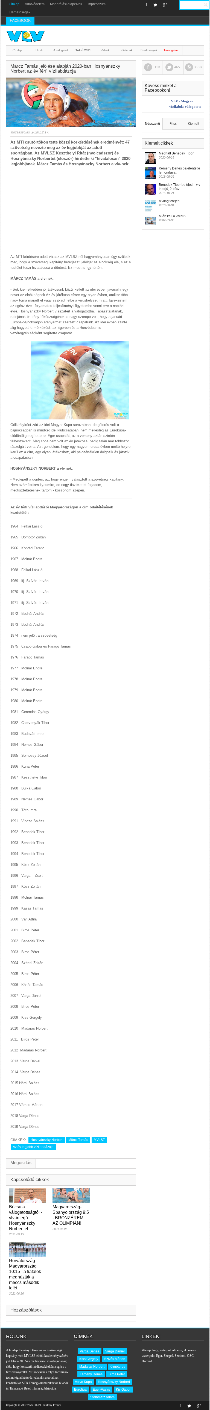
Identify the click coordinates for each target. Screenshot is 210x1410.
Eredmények (149, 50)
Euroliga (80, 1389)
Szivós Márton (114, 1359)
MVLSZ (99, 1140)
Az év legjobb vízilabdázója (33, 1147)
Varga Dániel (115, 1351)
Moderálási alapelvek (66, 4)
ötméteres (117, 1367)
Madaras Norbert (91, 1367)
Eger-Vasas (101, 1389)
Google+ (165, 4)
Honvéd (147, 1361)
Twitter (155, 4)
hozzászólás (20, 132)
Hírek (39, 50)
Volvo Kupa (83, 1382)
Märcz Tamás (78, 1140)
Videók (105, 50)
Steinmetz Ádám (102, 1397)
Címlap (14, 4)
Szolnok (180, 1356)
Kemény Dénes (91, 1374)
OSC (190, 1356)
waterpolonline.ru (170, 1350)
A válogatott (61, 50)
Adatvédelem (35, 4)
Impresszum (97, 4)
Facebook (146, 4)
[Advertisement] (71, 207)
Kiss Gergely (88, 1359)
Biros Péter (117, 1374)
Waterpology (150, 1350)
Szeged (168, 1356)
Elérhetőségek (19, 12)
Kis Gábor (123, 1389)
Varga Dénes (89, 1351)
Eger (159, 1356)
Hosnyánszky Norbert (47, 1140)
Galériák (127, 50)
